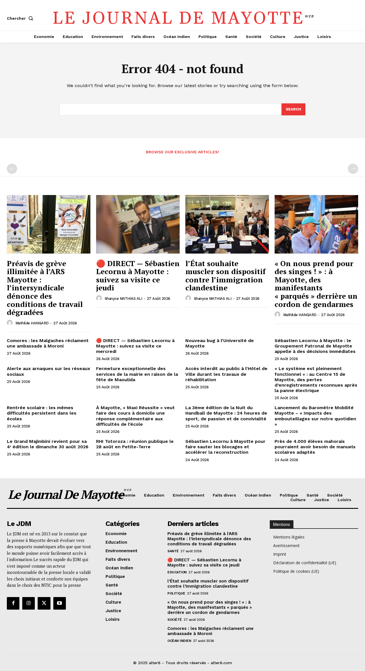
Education (177, 572)
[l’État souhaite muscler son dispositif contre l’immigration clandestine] (227, 224)
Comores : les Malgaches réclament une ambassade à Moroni (48, 343)
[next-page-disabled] (353, 169)
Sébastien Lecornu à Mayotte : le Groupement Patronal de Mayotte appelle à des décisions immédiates (315, 346)
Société (174, 620)
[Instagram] (28, 603)
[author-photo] (10, 323)
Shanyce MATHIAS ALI (123, 298)
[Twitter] (44, 603)
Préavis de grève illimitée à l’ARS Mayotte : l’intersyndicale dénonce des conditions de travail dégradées (45, 287)
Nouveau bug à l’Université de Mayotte (219, 343)
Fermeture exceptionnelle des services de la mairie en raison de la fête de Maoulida (137, 374)
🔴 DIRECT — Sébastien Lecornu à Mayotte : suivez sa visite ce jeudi (138, 275)
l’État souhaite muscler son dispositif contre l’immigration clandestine (225, 275)
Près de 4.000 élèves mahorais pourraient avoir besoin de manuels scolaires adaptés (315, 447)
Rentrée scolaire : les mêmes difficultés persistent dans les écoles (41, 413)
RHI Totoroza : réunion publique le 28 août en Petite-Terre (135, 444)
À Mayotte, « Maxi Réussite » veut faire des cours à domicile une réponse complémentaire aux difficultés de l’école (135, 416)
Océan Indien (179, 641)
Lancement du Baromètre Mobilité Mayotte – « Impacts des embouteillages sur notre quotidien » (315, 416)
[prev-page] (12, 169)
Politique (176, 593)
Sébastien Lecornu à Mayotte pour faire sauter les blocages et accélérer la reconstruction (225, 447)
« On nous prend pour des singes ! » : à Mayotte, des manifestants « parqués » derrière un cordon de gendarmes (316, 283)
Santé (173, 551)
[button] (21, 18)
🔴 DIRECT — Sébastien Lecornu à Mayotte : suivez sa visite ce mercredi (135, 346)
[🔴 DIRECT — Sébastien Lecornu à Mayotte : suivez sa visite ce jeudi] (138, 224)
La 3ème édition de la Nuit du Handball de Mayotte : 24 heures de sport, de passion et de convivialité (226, 413)
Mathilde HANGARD (32, 323)
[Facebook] (13, 603)
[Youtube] (59, 603)
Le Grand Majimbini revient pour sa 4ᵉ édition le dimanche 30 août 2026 (47, 444)
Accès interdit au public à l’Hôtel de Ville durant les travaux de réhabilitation (226, 374)
